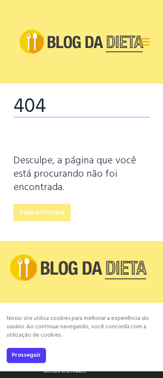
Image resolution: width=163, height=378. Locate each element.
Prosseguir (26, 355)
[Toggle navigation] (145, 42)
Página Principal (42, 212)
